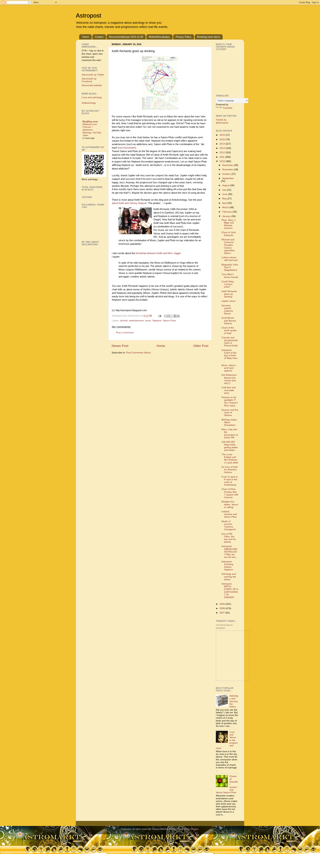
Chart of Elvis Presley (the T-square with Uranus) (230, 493)
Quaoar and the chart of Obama (230, 412)
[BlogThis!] (168, 316)
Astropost (88, 15)
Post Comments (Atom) (138, 352)
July (224, 190)
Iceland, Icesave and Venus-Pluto (229, 514)
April (225, 203)
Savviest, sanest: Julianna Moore (227, 309)
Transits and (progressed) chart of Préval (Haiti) (230, 341)
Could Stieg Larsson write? (228, 284)
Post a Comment (125, 332)
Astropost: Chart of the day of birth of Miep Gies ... (229, 355)
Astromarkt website (92, 85)
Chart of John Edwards (229, 233)
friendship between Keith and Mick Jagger (158, 253)
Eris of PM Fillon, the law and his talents (229, 538)
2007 (223, 612)
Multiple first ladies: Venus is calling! (230, 504)
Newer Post (120, 346)
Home (85, 36)
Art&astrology (89, 103)
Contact (99, 36)
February (227, 211)
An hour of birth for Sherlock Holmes (230, 470)
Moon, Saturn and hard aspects (229, 368)
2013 (223, 148)
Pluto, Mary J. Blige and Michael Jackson (229, 224)
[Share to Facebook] (175, 316)
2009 (223, 604)
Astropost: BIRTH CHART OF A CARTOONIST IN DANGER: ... (230, 591)
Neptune (157, 320)
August (226, 185)
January (226, 216)
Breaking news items (208, 36)
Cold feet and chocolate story (229, 390)
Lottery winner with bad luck (230, 258)
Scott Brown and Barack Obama (229, 321)
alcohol (124, 320)
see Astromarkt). (128, 147)
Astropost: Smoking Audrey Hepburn (227, 565)
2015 (223, 139)
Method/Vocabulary (159, 36)
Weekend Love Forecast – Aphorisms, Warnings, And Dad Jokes (91, 130)
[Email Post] (159, 315)
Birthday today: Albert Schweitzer (229, 422)
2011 (222, 157)
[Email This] (165, 316)
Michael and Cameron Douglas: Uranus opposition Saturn (228, 246)
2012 (223, 152)
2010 (223, 161)
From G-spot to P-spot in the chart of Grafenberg (230, 481)
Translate (227, 108)
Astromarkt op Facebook (89, 80)
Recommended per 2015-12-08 (126, 36)
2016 (223, 135)
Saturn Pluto (169, 320)
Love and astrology (92, 97)
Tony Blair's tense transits (230, 275)
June (225, 194)
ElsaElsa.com (90, 121)
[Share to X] (172, 316)
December (228, 165)
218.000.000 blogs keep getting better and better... (230, 446)
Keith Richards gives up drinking (229, 294)
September (228, 178)
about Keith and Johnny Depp (128, 203)
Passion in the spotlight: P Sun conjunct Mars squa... (230, 401)
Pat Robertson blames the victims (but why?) (229, 379)
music (148, 320)
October (226, 174)
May (224, 198)
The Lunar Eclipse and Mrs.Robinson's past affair (230, 458)
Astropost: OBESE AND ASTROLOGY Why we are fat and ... (230, 551)
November (228, 169)
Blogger (194, 829)
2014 (223, 144)
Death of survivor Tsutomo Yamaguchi (229, 525)
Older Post (200, 346)
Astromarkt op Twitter (93, 74)
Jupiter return (229, 301)
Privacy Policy (183, 36)
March (226, 207)
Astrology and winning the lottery (229, 577)
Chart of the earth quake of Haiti (229, 330)
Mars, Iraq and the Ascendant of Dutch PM (230, 433)
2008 (223, 608)
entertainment (136, 320)
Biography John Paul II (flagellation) (230, 267)
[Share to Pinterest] (178, 316)
